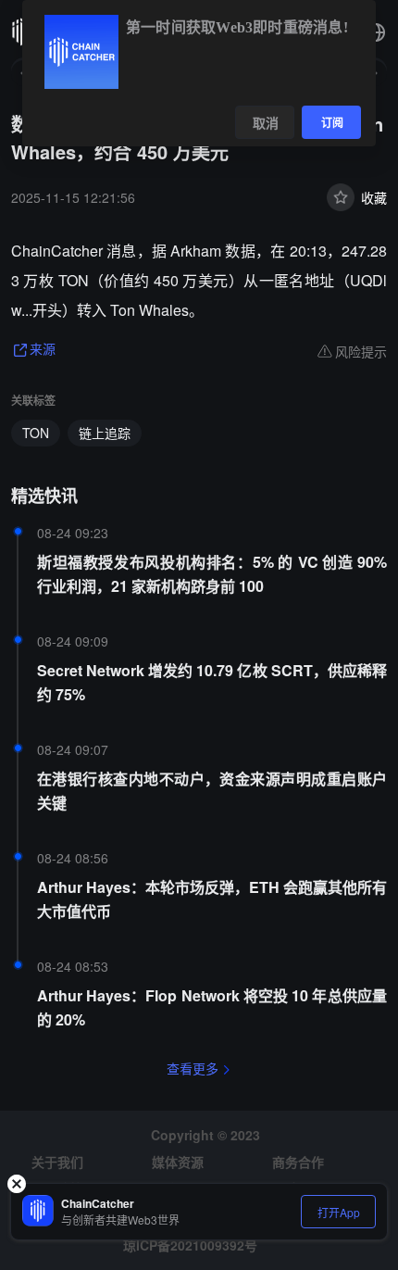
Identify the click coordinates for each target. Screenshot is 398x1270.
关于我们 (57, 1161)
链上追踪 (105, 432)
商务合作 (298, 1161)
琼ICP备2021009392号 (190, 1245)
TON (35, 432)
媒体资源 (178, 1161)
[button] (376, 32)
